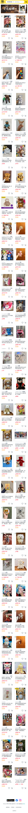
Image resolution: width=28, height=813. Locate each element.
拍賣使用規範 (18, 807)
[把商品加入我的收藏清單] (9, 38)
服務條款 (8, 807)
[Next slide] (26, 21)
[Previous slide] (16, 21)
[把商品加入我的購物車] (12, 38)
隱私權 (12, 807)
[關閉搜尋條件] (13, 2)
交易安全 (14, 810)
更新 (24, 803)
